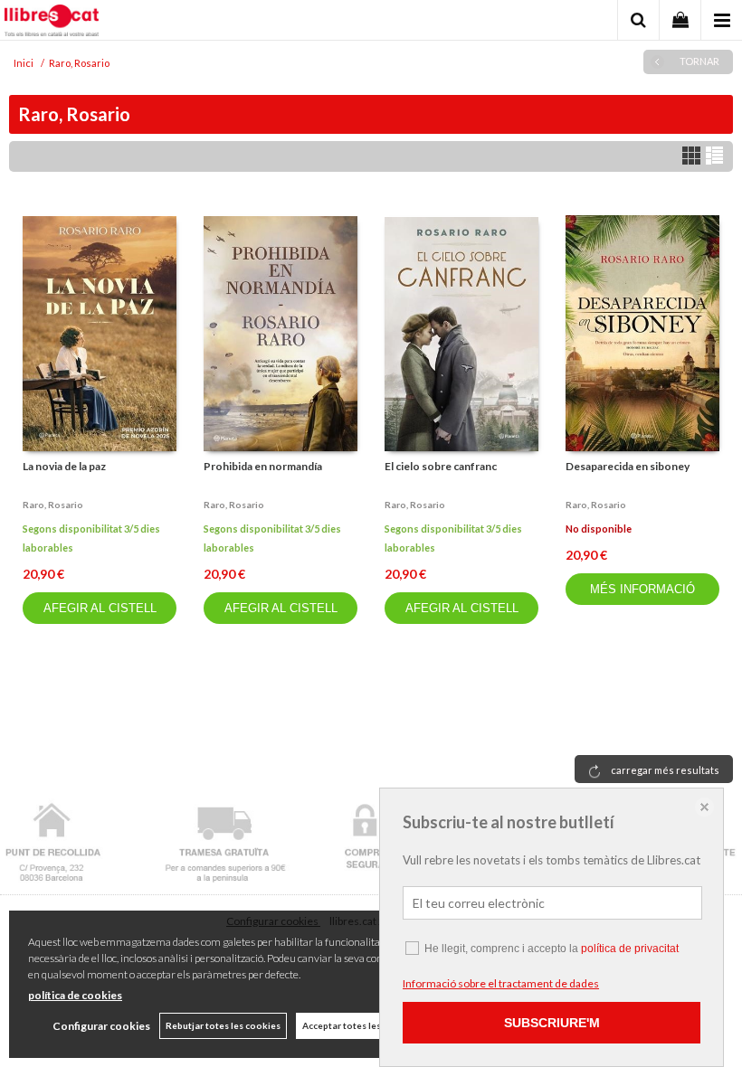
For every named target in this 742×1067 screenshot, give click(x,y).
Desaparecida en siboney (628, 466)
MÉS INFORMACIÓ (642, 589)
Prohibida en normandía (263, 466)
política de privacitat (630, 948)
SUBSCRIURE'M (552, 1022)
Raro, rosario (53, 504)
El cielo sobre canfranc (441, 466)
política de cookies (75, 995)
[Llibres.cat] (52, 23)
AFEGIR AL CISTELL (100, 608)
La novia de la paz (64, 466)
